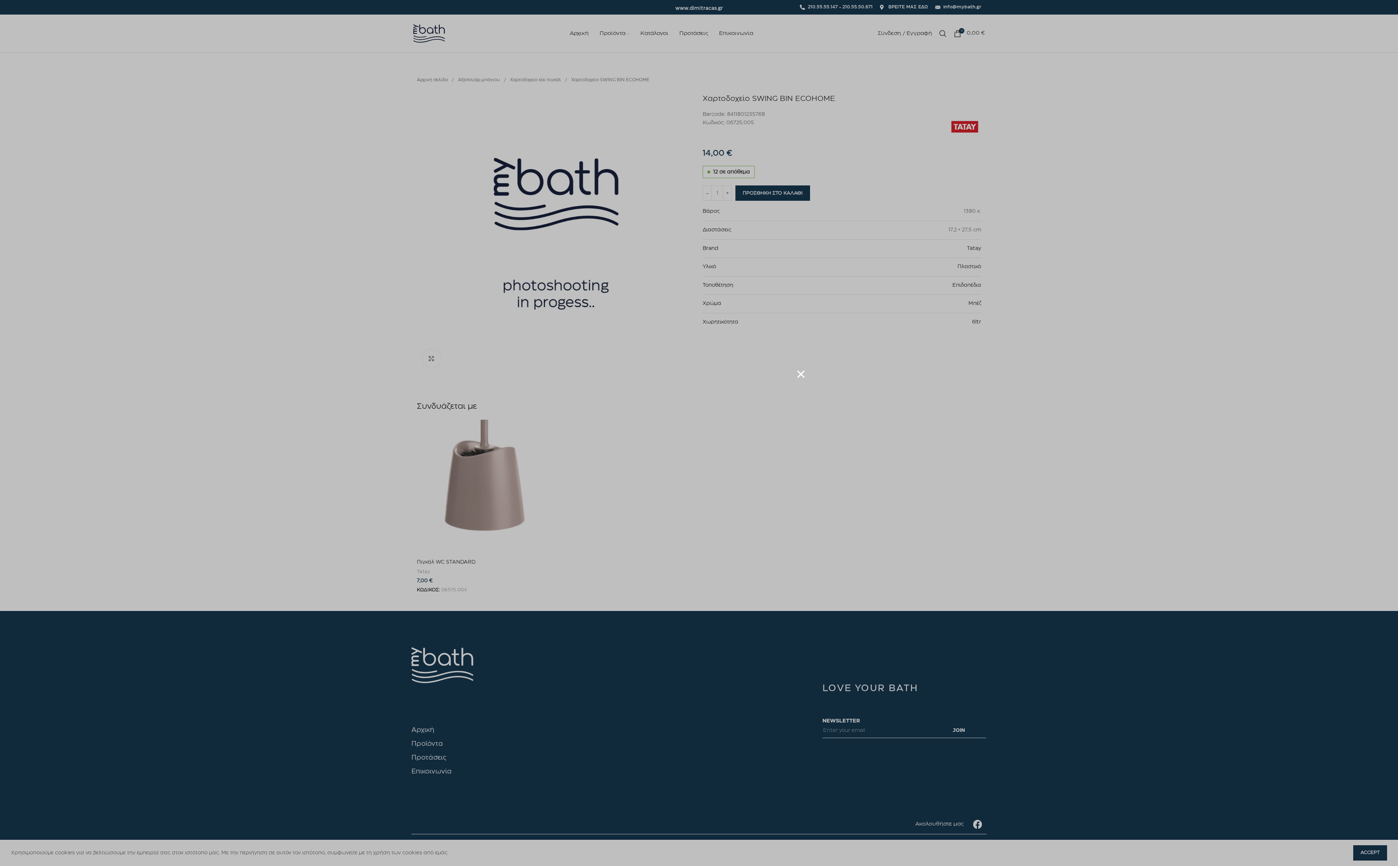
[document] (699, 433)
